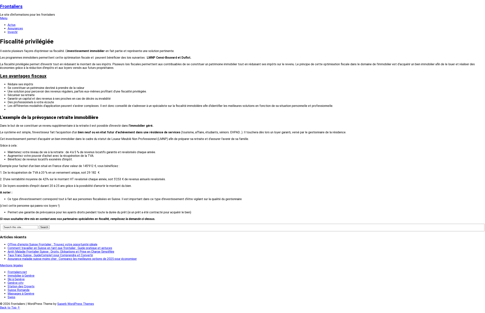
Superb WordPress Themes (75, 304)
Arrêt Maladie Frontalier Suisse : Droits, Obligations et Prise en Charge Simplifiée (61, 251)
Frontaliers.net (17, 272)
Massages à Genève (21, 293)
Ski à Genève (16, 279)
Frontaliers (11, 6)
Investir (13, 32)
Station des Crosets (21, 286)
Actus (12, 25)
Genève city (15, 283)
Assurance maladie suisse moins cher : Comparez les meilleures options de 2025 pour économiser (72, 259)
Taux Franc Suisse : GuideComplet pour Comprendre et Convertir (50, 255)
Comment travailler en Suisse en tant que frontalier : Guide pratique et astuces (60, 248)
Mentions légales (11, 265)
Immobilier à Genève (21, 275)
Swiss (11, 297)
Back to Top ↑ (10, 307)
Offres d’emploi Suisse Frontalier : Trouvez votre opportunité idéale (52, 244)
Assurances (15, 28)
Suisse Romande (19, 290)
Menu (3, 18)
